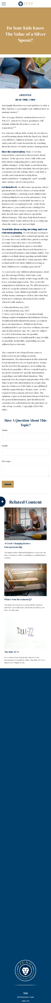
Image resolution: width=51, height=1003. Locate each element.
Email (4, 445)
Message (6, 461)
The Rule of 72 (11, 651)
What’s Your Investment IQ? (18, 599)
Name (5, 430)
